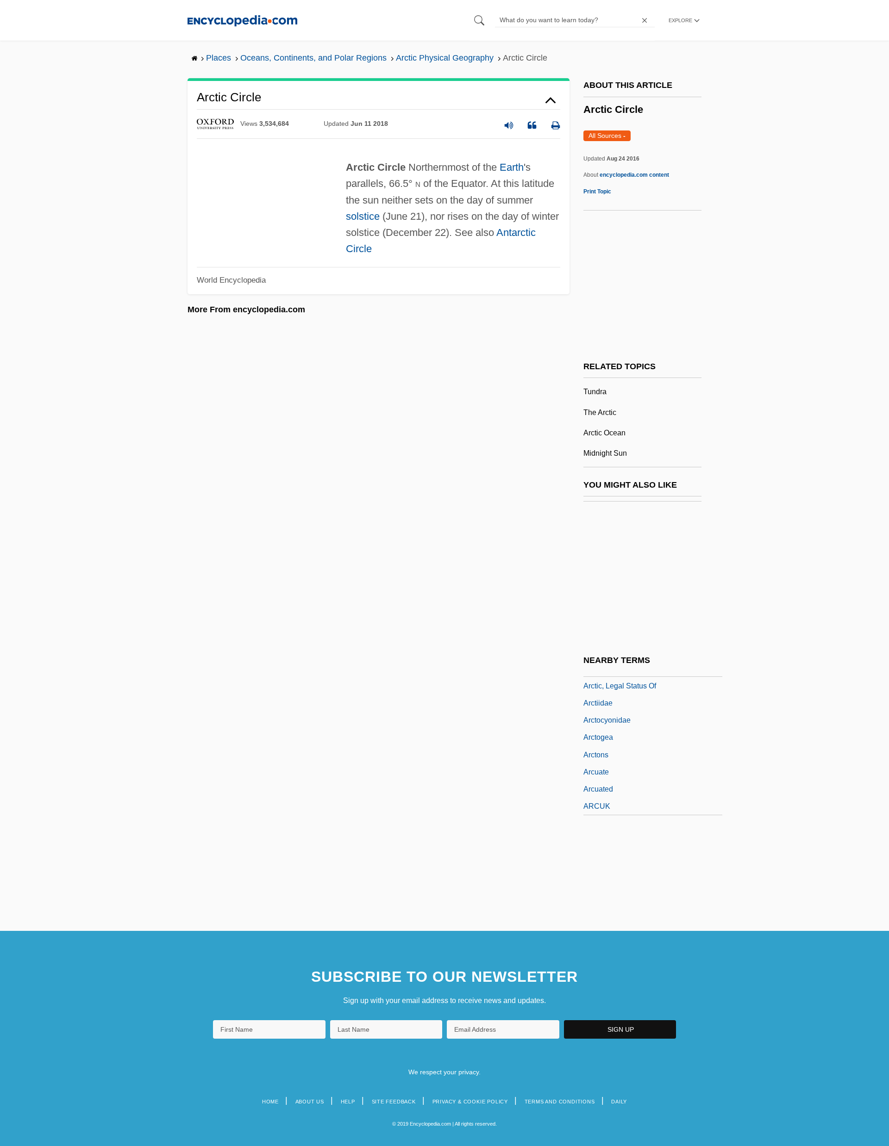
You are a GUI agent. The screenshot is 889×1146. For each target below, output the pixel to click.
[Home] (242, 20)
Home (270, 1101)
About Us (309, 1101)
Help (348, 1101)
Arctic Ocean (604, 433)
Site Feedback (394, 1101)
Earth (512, 167)
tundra (595, 392)
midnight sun (605, 453)
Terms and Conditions (560, 1101)
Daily (619, 1101)
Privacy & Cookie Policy (470, 1101)
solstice (363, 216)
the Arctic (599, 412)
